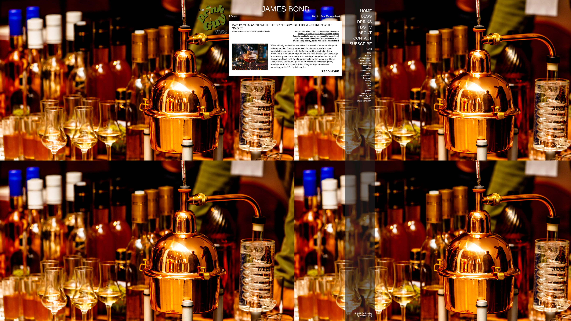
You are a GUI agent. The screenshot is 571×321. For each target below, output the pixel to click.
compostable (365, 71)
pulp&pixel (368, 315)
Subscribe (361, 43)
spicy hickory (305, 41)
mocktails (299, 38)
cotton (368, 73)
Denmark (367, 78)
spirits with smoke (319, 41)
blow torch (334, 31)
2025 (369, 53)
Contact (362, 38)
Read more (330, 71)
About (365, 32)
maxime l (369, 317)
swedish (367, 98)
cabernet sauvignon (323, 34)
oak (369, 88)
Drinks (364, 21)
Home (366, 10)
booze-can (302, 34)
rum (337, 38)
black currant (365, 60)
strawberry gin (365, 96)
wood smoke (333, 41)
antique (368, 55)
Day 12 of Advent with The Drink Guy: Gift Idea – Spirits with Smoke (281, 26)
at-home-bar (324, 31)
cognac (313, 36)
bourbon (311, 34)
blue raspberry (365, 63)
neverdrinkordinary (312, 38)
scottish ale (366, 93)
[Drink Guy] (212, 4)
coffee (368, 68)
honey (368, 83)
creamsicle (366, 76)
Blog (366, 16)
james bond (334, 36)
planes (368, 91)
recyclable (329, 38)
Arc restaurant (365, 58)
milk (369, 86)
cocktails (367, 65)
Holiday (368, 81)
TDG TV (365, 27)
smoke (296, 41)
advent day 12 (312, 31)
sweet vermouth (364, 101)
